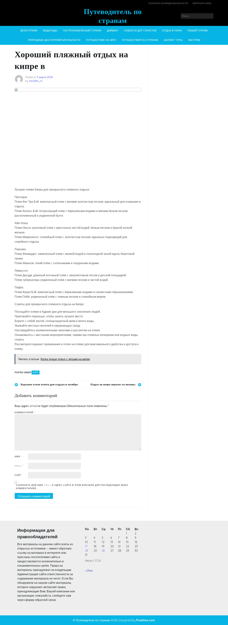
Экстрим (194, 40)
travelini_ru (35, 80)
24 (86, 550)
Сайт (18, 475)
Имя (18, 456)
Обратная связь (202, 3)
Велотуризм (28, 30)
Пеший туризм (198, 30)
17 (86, 546)
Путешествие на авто (101, 40)
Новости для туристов (140, 30)
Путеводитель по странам (113, 16)
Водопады (50, 30)
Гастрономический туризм (82, 30)
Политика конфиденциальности (168, 3)
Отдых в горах (172, 30)
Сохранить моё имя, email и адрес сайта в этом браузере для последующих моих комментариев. (72, 487)
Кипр (35, 372)
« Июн (89, 570)
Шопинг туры (173, 40)
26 (103, 550)
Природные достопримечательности (54, 40)
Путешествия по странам (140, 40)
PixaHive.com (145, 620)
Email (19, 465)
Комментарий (25, 412)
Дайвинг (112, 30)
